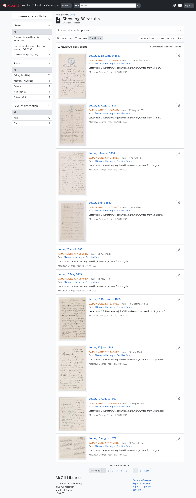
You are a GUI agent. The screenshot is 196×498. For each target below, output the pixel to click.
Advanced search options (73, 30)
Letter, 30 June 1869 (101, 347)
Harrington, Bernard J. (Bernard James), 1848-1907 (32, 48)
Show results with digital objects (166, 46)
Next (146, 470)
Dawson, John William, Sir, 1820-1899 (32, 39)
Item (32, 118)
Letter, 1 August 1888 (102, 153)
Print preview (65, 38)
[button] (174, 5)
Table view (96, 38)
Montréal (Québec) (32, 81)
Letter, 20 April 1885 (70, 249)
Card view (82, 38)
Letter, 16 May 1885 (70, 274)
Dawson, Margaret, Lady (32, 55)
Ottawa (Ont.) (32, 98)
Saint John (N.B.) (32, 76)
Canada (32, 87)
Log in (188, 5)
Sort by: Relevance (147, 38)
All (15, 31)
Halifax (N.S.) (32, 92)
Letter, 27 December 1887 (105, 55)
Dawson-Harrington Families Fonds (114, 63)
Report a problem (142, 483)
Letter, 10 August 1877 (102, 438)
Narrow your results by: (32, 16)
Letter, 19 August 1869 (102, 398)
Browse (65, 5)
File (32, 124)
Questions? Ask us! (142, 480)
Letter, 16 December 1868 (105, 299)
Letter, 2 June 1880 (100, 202)
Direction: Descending (171, 38)
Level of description (26, 106)
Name (17, 25)
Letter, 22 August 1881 (102, 105)
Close (72, 14)
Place (17, 63)
